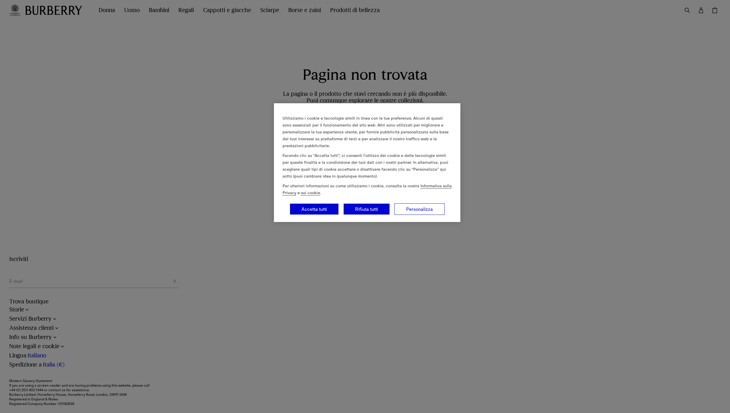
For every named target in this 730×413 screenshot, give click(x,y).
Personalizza (419, 209)
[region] (367, 162)
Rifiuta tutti (366, 209)
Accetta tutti (314, 209)
